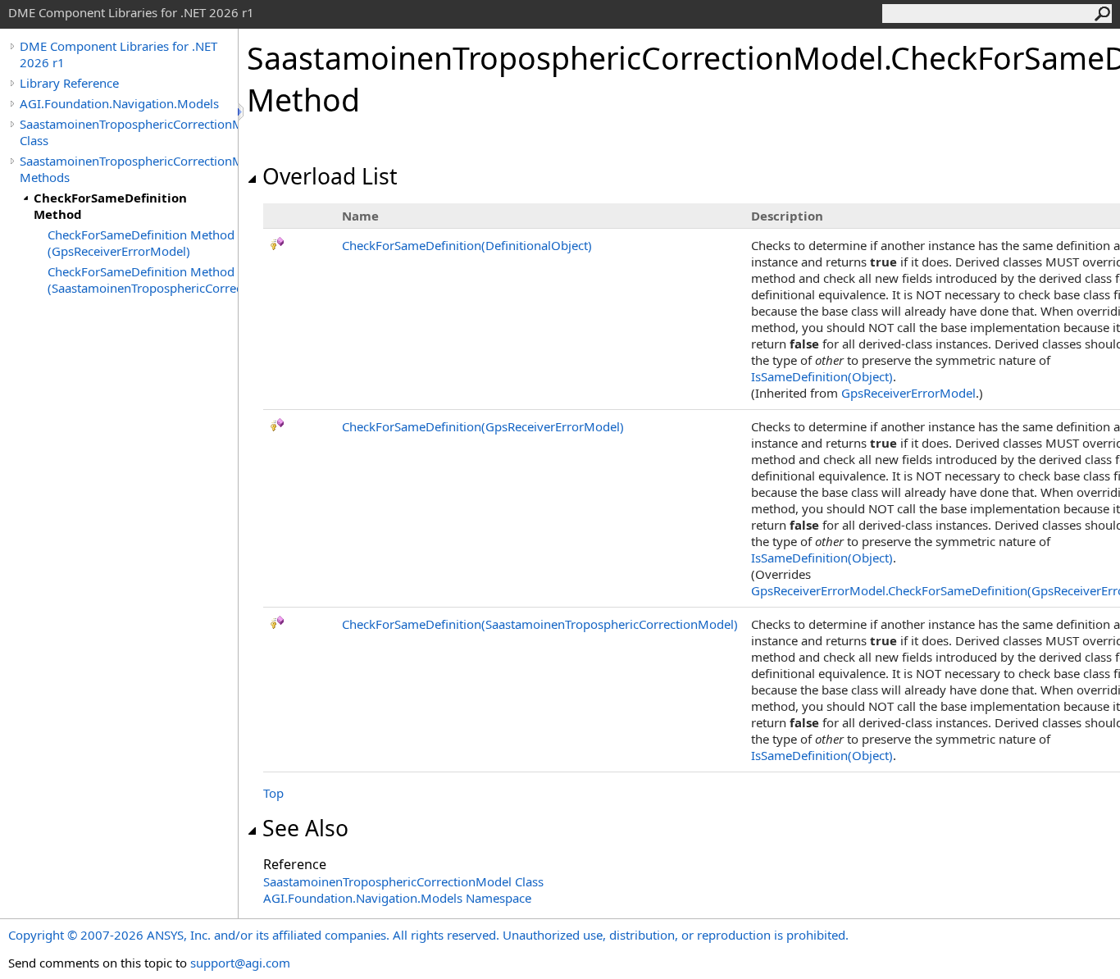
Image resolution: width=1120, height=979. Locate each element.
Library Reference (69, 83)
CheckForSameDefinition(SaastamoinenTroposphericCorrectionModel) (540, 624)
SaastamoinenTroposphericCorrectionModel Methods (129, 169)
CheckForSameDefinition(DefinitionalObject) (467, 245)
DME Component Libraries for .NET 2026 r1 (118, 54)
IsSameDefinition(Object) (822, 376)
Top (273, 793)
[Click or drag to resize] (242, 111)
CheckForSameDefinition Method (110, 205)
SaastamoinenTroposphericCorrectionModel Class (129, 132)
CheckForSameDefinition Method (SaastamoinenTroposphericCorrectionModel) (143, 279)
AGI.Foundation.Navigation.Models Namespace (397, 898)
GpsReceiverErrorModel (908, 393)
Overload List (330, 176)
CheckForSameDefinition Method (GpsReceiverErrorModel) (141, 242)
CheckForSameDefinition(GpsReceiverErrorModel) (483, 426)
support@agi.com (240, 962)
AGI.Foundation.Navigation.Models (119, 103)
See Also (305, 828)
